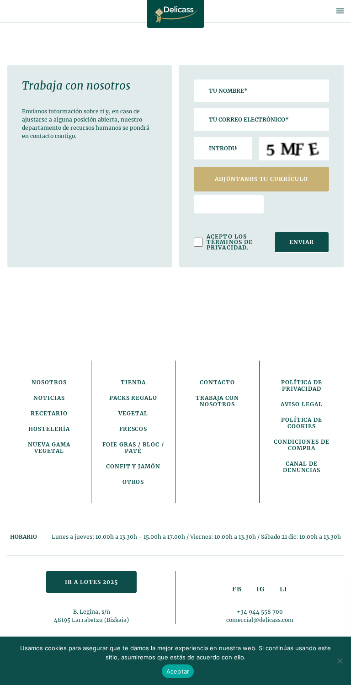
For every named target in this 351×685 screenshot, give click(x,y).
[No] (339, 660)
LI (283, 589)
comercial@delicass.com (259, 619)
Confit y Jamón (133, 466)
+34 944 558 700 (260, 611)
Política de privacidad (302, 385)
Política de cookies (302, 423)
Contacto (217, 382)
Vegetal (133, 413)
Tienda (133, 382)
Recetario (49, 413)
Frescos (133, 428)
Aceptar (178, 671)
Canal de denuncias (302, 466)
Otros (133, 481)
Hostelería (49, 428)
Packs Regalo (133, 397)
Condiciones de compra (301, 444)
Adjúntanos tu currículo (261, 178)
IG (260, 589)
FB (237, 589)
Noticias (49, 397)
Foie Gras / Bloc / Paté (133, 447)
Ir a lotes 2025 (91, 582)
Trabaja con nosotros (217, 401)
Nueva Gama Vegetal (49, 447)
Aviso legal (302, 404)
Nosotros (49, 382)
